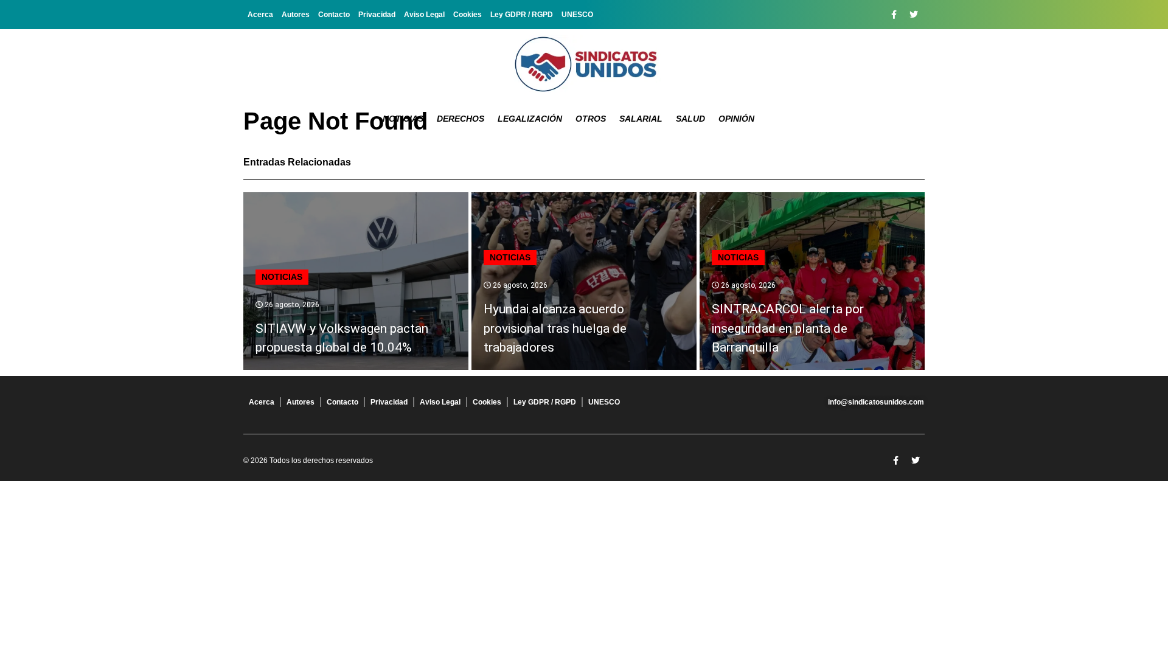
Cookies (467, 14)
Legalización (530, 118)
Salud (690, 118)
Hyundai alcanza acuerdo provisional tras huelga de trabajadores (555, 328)
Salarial (640, 118)
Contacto (334, 14)
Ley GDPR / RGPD (521, 14)
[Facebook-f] (893, 14)
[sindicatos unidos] (584, 63)
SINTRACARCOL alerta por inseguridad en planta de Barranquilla (788, 328)
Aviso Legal (424, 14)
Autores (296, 14)
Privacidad (376, 14)
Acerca (260, 14)
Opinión (736, 118)
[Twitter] (913, 14)
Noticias (403, 118)
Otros (590, 118)
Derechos (460, 118)
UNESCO (577, 14)
